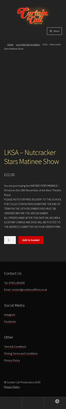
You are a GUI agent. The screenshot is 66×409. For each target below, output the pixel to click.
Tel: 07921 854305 (14, 283)
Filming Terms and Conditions (20, 353)
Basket (51, 399)
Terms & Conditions (15, 346)
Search (33, 403)
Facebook (10, 321)
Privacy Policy (12, 360)
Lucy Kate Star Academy (28, 44)
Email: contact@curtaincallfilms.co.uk (25, 289)
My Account (11, 403)
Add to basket (31, 240)
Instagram (9, 314)
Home (10, 44)
